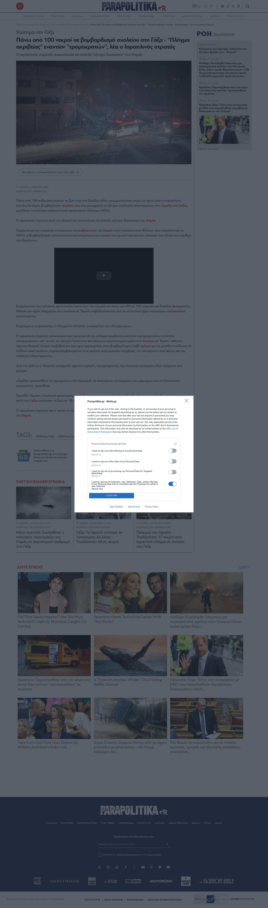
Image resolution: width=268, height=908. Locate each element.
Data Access (134, 506)
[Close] (188, 402)
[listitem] (134, 443)
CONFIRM (111, 495)
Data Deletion (116, 506)
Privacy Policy (151, 506)
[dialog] (134, 454)
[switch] (172, 451)
